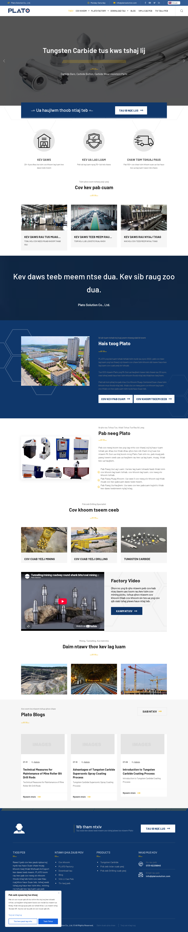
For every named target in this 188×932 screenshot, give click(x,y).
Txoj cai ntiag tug (128, 925)
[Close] (58, 892)
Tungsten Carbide (109, 862)
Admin (37, 762)
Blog (133, 10)
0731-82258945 (153, 865)
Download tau (118, 10)
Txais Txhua (48, 921)
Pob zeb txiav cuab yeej (112, 866)
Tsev (70, 10)
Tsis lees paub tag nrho (23, 921)
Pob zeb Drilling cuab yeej (113, 870)
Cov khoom (81, 10)
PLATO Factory (98, 10)
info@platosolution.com (127, 3)
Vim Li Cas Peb (145, 10)
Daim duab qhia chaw (106, 925)
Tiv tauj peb (161, 10)
